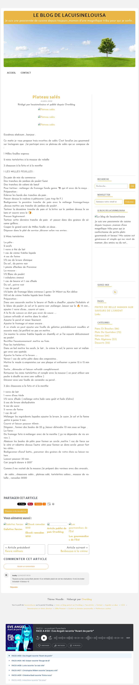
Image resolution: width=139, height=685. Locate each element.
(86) (107, 329)
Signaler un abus (111, 605)
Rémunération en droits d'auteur (39, 608)
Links (97, 314)
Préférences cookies (103, 608)
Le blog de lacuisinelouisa (69, 15)
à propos (76, 645)
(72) (108, 332)
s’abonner (45, 645)
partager (61, 645)
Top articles (89, 605)
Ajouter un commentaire (26, 566)
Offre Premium (60, 608)
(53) (106, 339)
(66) (102, 336)
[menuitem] (11, 73)
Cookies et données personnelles (80, 608)
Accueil (11, 72)
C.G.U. (123, 605)
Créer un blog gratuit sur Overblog (69, 605)
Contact (26, 72)
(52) (102, 343)
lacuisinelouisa (29, 605)
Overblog (87, 599)
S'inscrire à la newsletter (15, 511)
